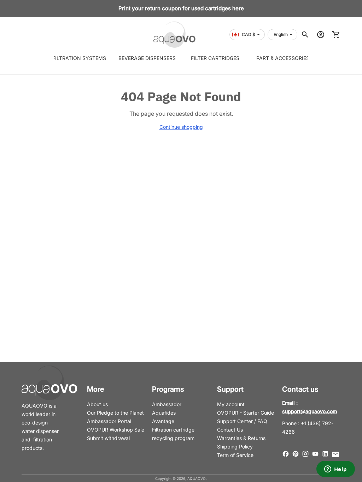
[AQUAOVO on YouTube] (315, 453)
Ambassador (166, 404)
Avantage (163, 421)
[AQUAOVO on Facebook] (285, 453)
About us (97, 404)
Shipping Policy (235, 447)
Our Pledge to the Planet (115, 413)
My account (231, 404)
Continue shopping (181, 127)
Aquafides (164, 413)
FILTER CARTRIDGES (215, 58)
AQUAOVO (196, 478)
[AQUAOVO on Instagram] (305, 453)
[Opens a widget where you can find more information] (335, 469)
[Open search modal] (305, 34)
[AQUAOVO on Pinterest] (295, 453)
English (281, 34)
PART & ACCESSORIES (283, 58)
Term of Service (235, 455)
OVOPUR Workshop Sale (115, 430)
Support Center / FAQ (242, 421)
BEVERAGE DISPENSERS (146, 58)
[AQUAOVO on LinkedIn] (325, 453)
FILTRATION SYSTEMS (79, 58)
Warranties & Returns (241, 438)
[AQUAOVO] (174, 35)
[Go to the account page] (320, 34)
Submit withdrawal (108, 438)
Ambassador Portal (109, 421)
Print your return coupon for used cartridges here (181, 8)
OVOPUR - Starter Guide (245, 413)
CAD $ (248, 34)
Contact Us (230, 430)
